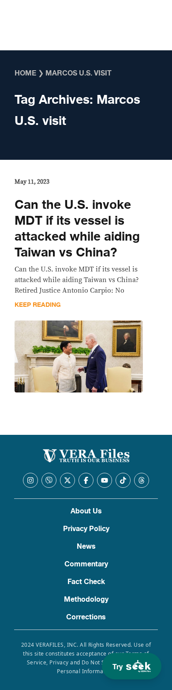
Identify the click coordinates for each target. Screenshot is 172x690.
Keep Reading (38, 305)
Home (25, 73)
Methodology (86, 599)
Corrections (86, 617)
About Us (86, 511)
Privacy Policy (86, 529)
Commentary (86, 564)
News (86, 546)
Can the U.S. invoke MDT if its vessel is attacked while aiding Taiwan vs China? (77, 229)
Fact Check (86, 582)
